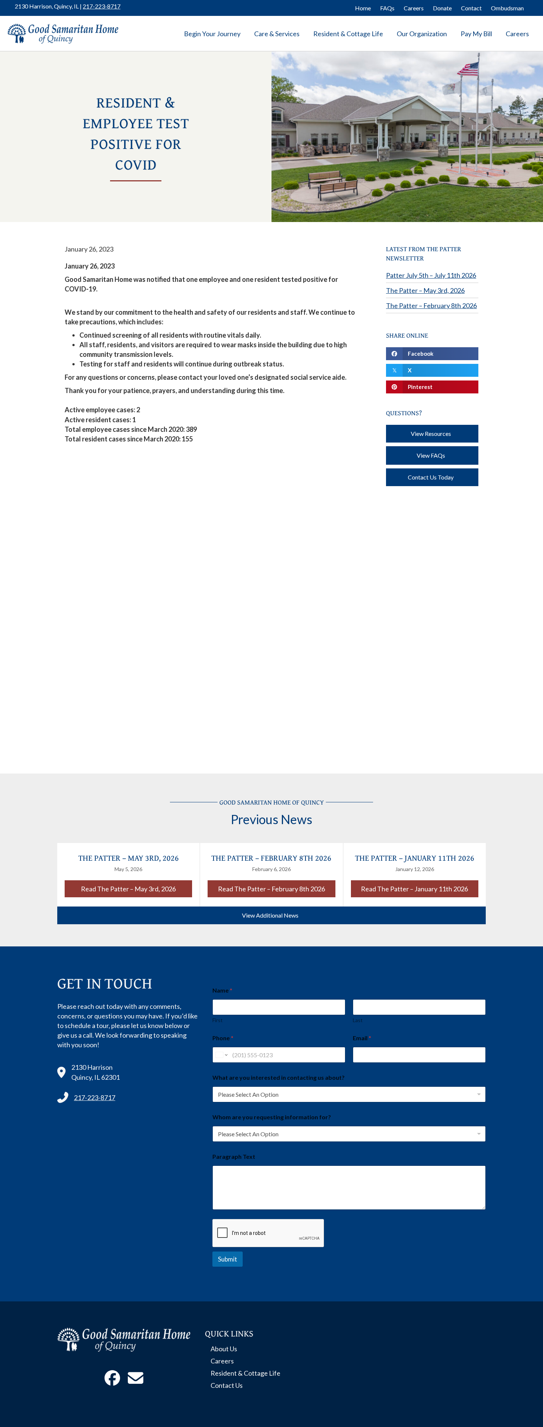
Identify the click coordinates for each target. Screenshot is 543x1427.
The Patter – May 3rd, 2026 (425, 290)
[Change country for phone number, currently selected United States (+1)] (221, 1055)
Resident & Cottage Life (348, 34)
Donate (442, 7)
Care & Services (277, 34)
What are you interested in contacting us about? (278, 1077)
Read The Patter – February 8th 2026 (276, 889)
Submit (227, 1259)
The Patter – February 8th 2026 (431, 305)
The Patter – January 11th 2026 (414, 858)
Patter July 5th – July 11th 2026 (431, 275)
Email (362, 1037)
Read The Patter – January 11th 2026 (419, 889)
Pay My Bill (476, 34)
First (217, 1020)
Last (358, 1020)
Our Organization (422, 34)
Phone (222, 1037)
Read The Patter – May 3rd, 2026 (136, 889)
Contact (471, 7)
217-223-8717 (101, 6)
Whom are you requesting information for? (271, 1116)
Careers (414, 7)
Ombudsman (507, 7)
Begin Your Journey (212, 34)
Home (363, 7)
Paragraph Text (233, 1156)
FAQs (387, 7)
